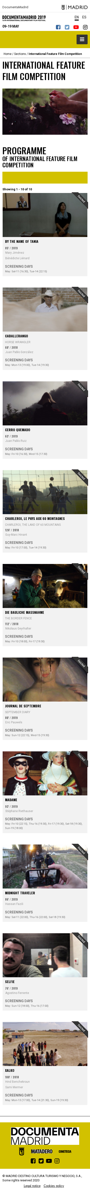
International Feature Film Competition (55, 54)
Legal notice (32, 1186)
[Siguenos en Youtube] (76, 27)
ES (84, 17)
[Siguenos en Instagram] (85, 27)
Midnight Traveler (20, 892)
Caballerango (16, 335)
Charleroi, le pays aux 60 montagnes (35, 518)
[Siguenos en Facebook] (58, 27)
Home (8, 54)
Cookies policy (54, 1186)
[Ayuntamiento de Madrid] (74, 7)
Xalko (9, 1070)
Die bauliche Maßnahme (24, 612)
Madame (11, 799)
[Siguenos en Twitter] (67, 27)
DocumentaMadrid (15, 7)
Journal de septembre (23, 705)
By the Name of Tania (21, 241)
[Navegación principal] (82, 39)
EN (77, 17)
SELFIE (10, 981)
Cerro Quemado (17, 429)
